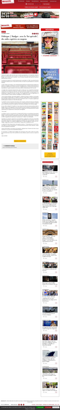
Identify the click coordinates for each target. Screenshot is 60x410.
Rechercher (22, 1)
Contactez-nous (53, 1)
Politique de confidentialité (48, 404)
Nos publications (35, 1)
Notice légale (39, 404)
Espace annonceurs (44, 1)
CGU (58, 404)
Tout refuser (48, 407)
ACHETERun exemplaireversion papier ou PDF (50, 155)
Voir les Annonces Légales (45, 7)
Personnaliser (56, 407)
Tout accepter (40, 407)
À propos (28, 1)
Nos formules (46, 4)
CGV (56, 404)
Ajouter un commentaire (20, 141)
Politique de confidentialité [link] (30, 408)
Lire (56, 176)
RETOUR (3, 31)
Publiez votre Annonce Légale (31, 7)
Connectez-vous (30, 3)
